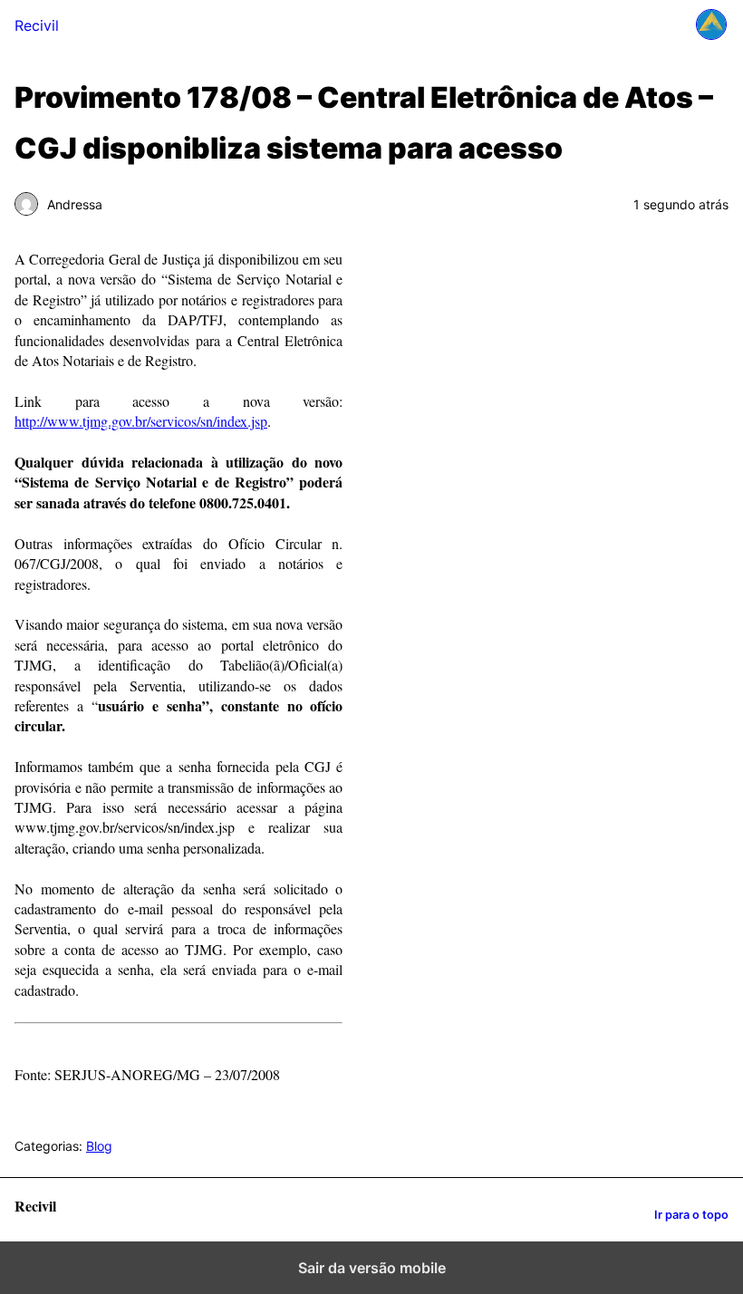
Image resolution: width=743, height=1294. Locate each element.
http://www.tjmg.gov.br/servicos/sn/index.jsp (140, 420)
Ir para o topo (691, 1215)
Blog (99, 1146)
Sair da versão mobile (372, 1268)
